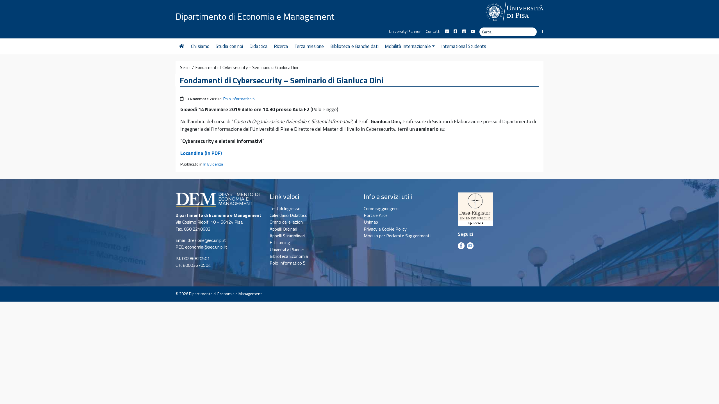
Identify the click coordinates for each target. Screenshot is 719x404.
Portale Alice (376, 215)
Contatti (433, 31)
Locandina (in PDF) (201, 153)
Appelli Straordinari (287, 235)
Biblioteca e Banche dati (354, 46)
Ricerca (281, 46)
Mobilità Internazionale (408, 46)
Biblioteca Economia (289, 256)
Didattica (258, 46)
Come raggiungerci (381, 208)
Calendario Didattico (289, 215)
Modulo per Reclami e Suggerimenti (397, 235)
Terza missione (309, 46)
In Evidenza (213, 164)
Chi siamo (200, 46)
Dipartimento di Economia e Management (255, 16)
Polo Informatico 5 (239, 99)
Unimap (371, 222)
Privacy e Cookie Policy (385, 229)
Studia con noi (229, 46)
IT (542, 31)
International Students (463, 46)
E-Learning (280, 242)
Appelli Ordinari (283, 229)
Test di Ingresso (285, 208)
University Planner (405, 31)
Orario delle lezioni (287, 222)
